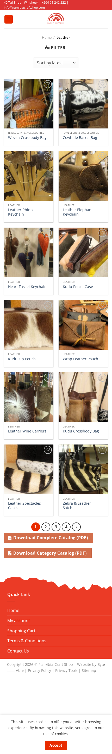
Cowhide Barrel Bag (80, 137)
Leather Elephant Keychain (78, 212)
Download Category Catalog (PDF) (49, 553)
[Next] (76, 526)
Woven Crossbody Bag (27, 137)
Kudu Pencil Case (78, 286)
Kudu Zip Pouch (22, 359)
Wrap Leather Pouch (80, 359)
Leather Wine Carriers (27, 431)
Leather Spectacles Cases (24, 505)
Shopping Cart (21, 631)
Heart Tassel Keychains (28, 286)
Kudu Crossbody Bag (81, 431)
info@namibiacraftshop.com (24, 7)
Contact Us (18, 651)
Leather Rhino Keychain (20, 212)
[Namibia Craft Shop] (56, 19)
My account (18, 620)
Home (47, 37)
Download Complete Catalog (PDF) (50, 538)
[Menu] (8, 19)
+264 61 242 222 (54, 2)
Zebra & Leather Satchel (77, 505)
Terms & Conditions (26, 641)
